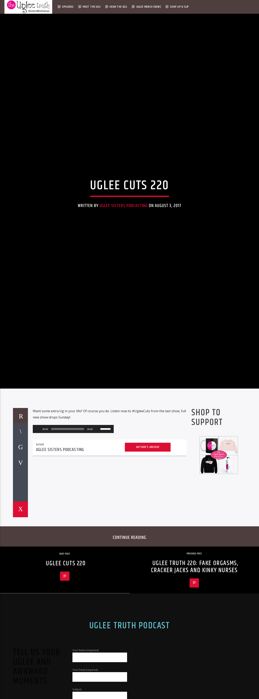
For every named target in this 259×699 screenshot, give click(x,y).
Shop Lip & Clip (179, 6)
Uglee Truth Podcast (129, 654)
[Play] (38, 457)
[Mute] (97, 457)
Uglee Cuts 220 (66, 592)
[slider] (106, 456)
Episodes (68, 6)
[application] (73, 457)
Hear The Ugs (118, 6)
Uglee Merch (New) (148, 6)
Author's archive (147, 475)
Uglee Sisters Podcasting (124, 218)
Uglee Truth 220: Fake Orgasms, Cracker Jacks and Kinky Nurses (194, 595)
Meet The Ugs (92, 6)
